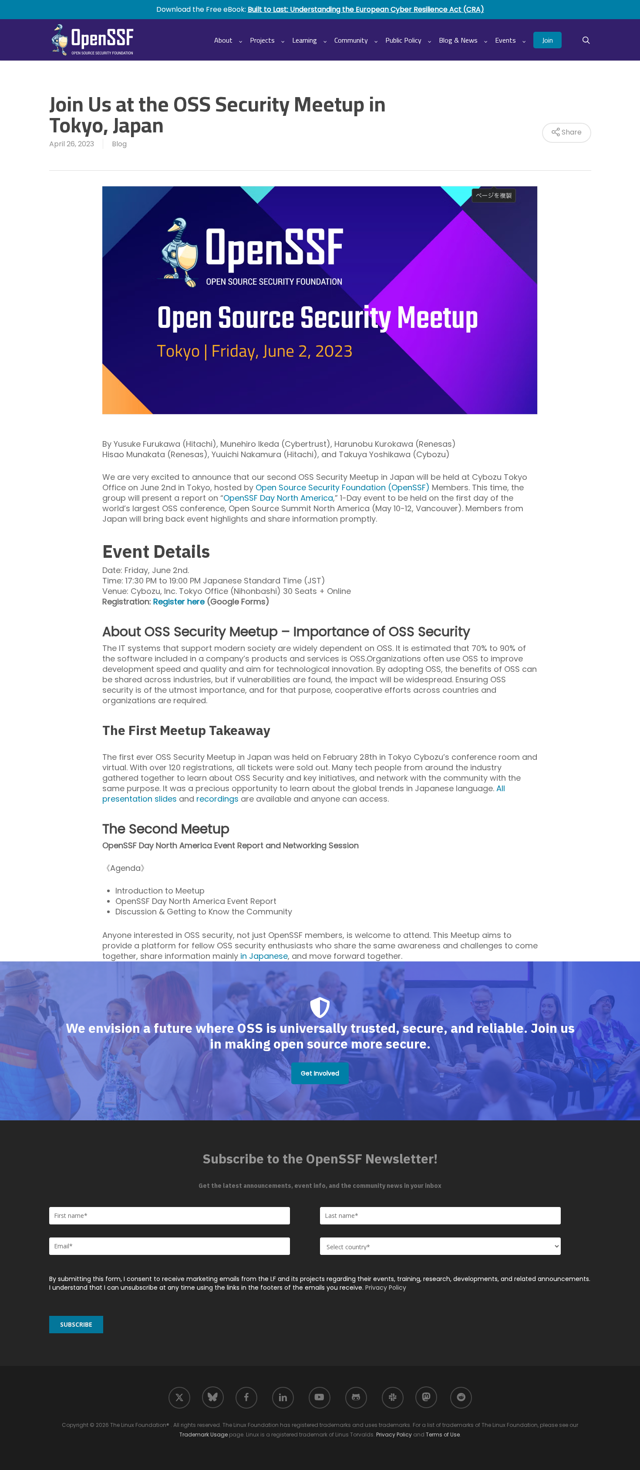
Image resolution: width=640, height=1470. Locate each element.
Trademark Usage (203, 1434)
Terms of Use (443, 1434)
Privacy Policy (385, 1287)
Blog (119, 144)
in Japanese (264, 956)
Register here (179, 601)
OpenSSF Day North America (278, 497)
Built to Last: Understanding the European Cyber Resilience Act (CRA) (366, 9)
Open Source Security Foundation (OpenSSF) (343, 487)
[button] (320, 1073)
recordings (217, 798)
